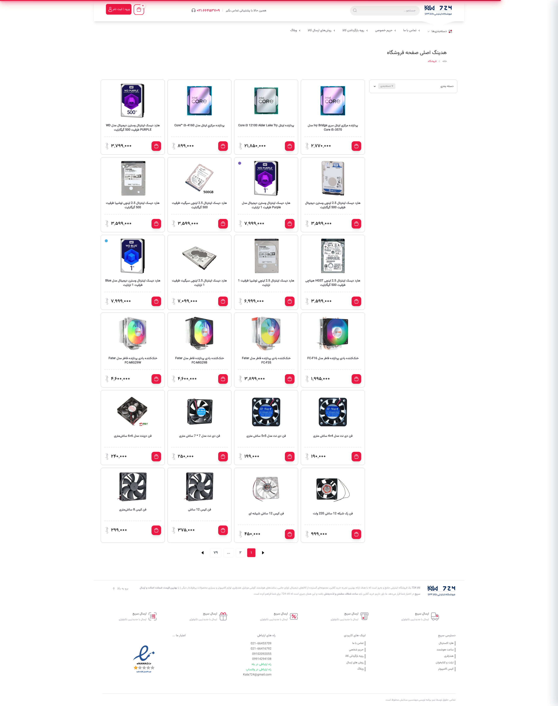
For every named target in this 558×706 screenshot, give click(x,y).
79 (216, 552)
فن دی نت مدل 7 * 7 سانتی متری (199, 436)
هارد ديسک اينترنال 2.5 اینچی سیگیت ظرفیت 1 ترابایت (199, 283)
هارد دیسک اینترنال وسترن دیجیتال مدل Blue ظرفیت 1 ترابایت (132, 283)
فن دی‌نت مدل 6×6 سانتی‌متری (132, 436)
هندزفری (449, 656)
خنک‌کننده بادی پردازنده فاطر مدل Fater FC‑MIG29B (199, 360)
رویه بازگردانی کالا (354, 656)
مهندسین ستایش (408, 700)
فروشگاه (432, 61)
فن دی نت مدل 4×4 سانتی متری (332, 436)
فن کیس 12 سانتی (199, 510)
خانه (444, 61)
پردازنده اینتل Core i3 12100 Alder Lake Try (266, 125)
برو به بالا (122, 588)
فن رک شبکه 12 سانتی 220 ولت (333, 514)
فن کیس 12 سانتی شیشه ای (266, 514)
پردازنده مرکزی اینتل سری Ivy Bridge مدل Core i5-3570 (333, 127)
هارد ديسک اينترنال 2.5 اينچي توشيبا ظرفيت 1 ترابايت (266, 283)
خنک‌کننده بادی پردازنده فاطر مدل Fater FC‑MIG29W (133, 360)
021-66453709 (208, 10)
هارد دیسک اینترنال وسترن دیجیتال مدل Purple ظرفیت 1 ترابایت (266, 205)
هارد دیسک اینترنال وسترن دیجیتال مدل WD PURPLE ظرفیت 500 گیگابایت (133, 127)
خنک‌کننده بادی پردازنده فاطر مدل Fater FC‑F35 (266, 360)
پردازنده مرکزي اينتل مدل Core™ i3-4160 (199, 125)
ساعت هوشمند (445, 650)
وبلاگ (360, 669)
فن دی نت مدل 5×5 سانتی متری (266, 436)
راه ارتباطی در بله (261, 664)
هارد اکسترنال (446, 643)
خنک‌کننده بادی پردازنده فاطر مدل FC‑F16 (333, 358)
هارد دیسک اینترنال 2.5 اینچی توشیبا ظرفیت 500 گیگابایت (133, 205)
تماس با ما (358, 643)
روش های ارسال (355, 663)
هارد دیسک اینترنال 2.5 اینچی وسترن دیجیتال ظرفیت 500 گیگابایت (333, 205)
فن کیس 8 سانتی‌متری (132, 510)
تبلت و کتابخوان (445, 663)
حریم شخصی (356, 650)
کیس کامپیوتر (446, 669)
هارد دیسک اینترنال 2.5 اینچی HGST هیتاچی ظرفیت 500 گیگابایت (332, 283)
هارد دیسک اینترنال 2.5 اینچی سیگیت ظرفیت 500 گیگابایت (199, 205)
